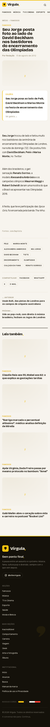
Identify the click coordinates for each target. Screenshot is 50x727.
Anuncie (6, 677)
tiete (26, 255)
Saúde (5, 610)
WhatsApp (39, 278)
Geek (4, 648)
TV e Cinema (28, 12)
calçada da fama (12, 265)
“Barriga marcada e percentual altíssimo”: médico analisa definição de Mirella (24, 423)
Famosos (6, 12)
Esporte (40, 12)
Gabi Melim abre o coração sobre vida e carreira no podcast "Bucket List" (25, 515)
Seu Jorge (36, 249)
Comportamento (10, 634)
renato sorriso (34, 265)
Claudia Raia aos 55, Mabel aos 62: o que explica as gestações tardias (24, 376)
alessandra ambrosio (15, 249)
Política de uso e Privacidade (15, 691)
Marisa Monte (20, 244)
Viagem (5, 643)
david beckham (11, 255)
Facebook (24, 278)
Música (17, 12)
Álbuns (5, 657)
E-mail (13, 284)
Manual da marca (10, 686)
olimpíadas (29, 260)
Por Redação (8, 55)
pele (6, 244)
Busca (5, 681)
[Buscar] (45, 5)
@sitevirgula (14, 575)
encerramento (11, 260)
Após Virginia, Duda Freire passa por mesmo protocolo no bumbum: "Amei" (25, 470)
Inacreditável (8, 629)
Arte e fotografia (10, 653)
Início (5, 20)
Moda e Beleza (9, 614)
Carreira (6, 638)
